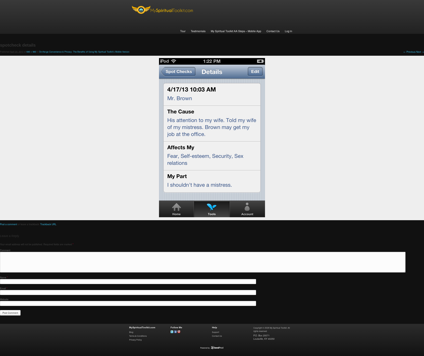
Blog (131, 332)
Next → (420, 51)
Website (4, 299)
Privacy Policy (135, 339)
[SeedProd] (217, 347)
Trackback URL (48, 224)
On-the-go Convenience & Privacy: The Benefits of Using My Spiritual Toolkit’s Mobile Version (84, 51)
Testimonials (198, 31)
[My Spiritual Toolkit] (162, 16)
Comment (5, 250)
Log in (288, 31)
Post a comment (8, 224)
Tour (183, 31)
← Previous (409, 51)
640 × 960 (31, 51)
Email (3, 288)
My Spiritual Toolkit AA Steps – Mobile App (236, 31)
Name (4, 277)
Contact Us (273, 31)
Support (215, 332)
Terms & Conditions (138, 335)
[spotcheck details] (212, 216)
